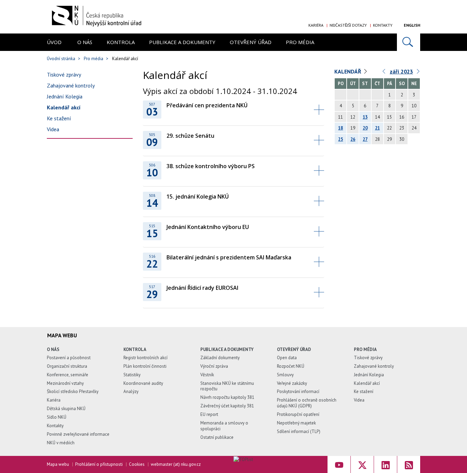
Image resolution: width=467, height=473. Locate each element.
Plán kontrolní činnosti (144, 366)
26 (352, 139)
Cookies (137, 464)
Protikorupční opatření (298, 414)
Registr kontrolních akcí (145, 358)
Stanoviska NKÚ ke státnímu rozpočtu (227, 386)
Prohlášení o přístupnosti (99, 464)
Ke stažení (59, 118)
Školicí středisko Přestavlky (72, 391)
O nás (84, 42)
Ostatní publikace (217, 437)
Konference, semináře (67, 375)
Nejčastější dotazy (348, 25)
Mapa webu (58, 464)
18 (340, 128)
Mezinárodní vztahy (65, 383)
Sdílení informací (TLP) (298, 431)
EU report (209, 414)
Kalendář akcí (64, 107)
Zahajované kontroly (71, 85)
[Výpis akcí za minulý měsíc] (384, 73)
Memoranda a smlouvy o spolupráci (224, 426)
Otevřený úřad (250, 42)
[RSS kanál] (408, 464)
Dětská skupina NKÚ (66, 408)
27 (365, 139)
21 (377, 128)
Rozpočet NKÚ (290, 366)
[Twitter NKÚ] (362, 464)
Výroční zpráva (214, 366)
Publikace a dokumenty (182, 42)
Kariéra (315, 25)
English (412, 25)
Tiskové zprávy (64, 74)
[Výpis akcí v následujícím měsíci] (418, 73)
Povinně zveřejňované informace (78, 434)
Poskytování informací (298, 391)
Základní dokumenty (220, 358)
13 (365, 117)
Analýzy (130, 391)
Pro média (300, 42)
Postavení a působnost (69, 358)
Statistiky (132, 375)
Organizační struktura (67, 366)
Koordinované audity (143, 383)
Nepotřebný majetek (296, 423)
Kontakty (382, 25)
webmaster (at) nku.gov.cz (176, 464)
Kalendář (347, 71)
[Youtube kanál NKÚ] (339, 464)
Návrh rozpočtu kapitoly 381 (227, 397)
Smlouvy (285, 375)
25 (340, 139)
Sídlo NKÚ (56, 417)
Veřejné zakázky (292, 383)
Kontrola (121, 42)
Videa (53, 129)
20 (365, 128)
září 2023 (401, 71)
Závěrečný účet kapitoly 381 (227, 406)
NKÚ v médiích (61, 443)
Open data (287, 358)
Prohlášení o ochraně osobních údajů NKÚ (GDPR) (306, 403)
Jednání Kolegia (64, 96)
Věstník (207, 375)
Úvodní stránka (61, 59)
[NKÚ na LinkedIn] (385, 464)
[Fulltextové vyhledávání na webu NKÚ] (408, 42)
